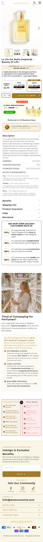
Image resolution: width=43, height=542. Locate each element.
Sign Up (20, 474)
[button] (34, 3)
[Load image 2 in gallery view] (17, 52)
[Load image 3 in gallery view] (25, 52)
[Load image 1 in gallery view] (8, 52)
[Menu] (7, 2)
